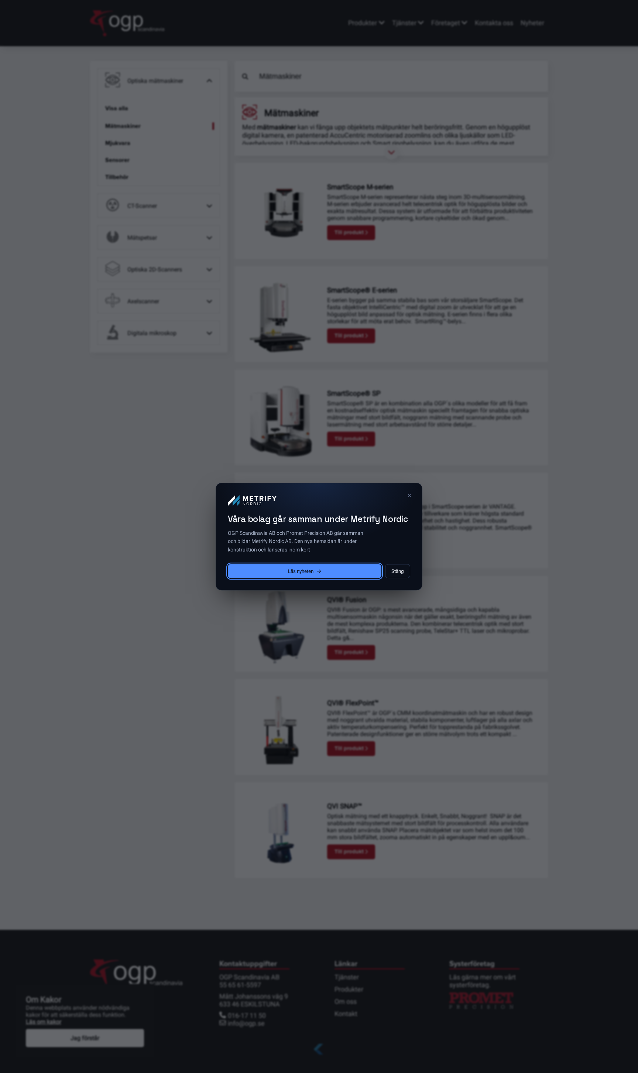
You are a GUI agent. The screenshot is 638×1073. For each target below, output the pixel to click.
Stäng (397, 571)
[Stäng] (409, 495)
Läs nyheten (300, 571)
